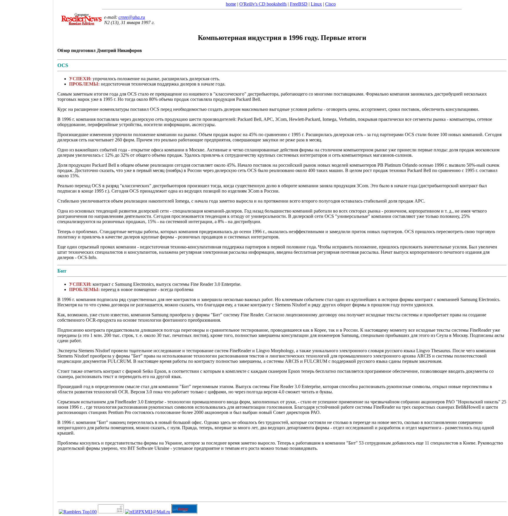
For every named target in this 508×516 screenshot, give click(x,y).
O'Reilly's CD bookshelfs (263, 3)
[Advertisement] (26, 256)
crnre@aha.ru (131, 17)
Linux (316, 3)
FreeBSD (299, 3)
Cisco (330, 3)
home (231, 3)
